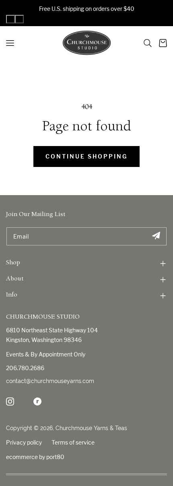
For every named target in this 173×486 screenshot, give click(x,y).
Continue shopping (86, 156)
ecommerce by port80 (35, 456)
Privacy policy (24, 442)
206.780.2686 (25, 367)
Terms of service (73, 442)
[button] (148, 43)
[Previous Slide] (10, 19)
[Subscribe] (156, 236)
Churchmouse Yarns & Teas (91, 428)
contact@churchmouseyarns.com (50, 381)
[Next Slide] (19, 19)
